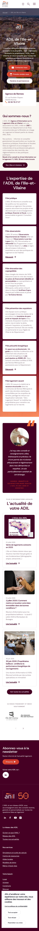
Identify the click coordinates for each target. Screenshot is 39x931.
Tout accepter (12, 912)
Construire (7, 886)
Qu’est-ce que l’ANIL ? (11, 833)
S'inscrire (9, 762)
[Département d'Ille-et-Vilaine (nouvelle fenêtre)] (12, 716)
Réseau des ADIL (9, 836)
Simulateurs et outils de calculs (15, 853)
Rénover (6, 889)
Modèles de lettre (9, 862)
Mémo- (10, 866)
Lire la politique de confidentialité (16, 906)
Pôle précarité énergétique (16, 346)
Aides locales (8, 859)
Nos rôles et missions (14, 165)
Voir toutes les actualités (19, 692)
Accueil (5, 12)
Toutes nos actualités (11, 839)
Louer (5, 879)
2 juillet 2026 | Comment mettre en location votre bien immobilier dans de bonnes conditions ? (18, 604)
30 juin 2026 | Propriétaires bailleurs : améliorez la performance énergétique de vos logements (18, 665)
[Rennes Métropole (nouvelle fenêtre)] (27, 716)
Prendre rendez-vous (21, 74)
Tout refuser (12, 918)
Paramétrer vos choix (15, 923)
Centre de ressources (11, 856)
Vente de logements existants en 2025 (18, 546)
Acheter (6, 882)
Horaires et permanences (19, 81)
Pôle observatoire (12, 231)
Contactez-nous (21, 67)
